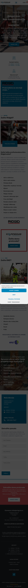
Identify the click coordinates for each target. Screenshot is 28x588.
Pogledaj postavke (14, 299)
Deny (14, 295)
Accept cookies (14, 290)
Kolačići (9, 302)
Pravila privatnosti (16, 302)
